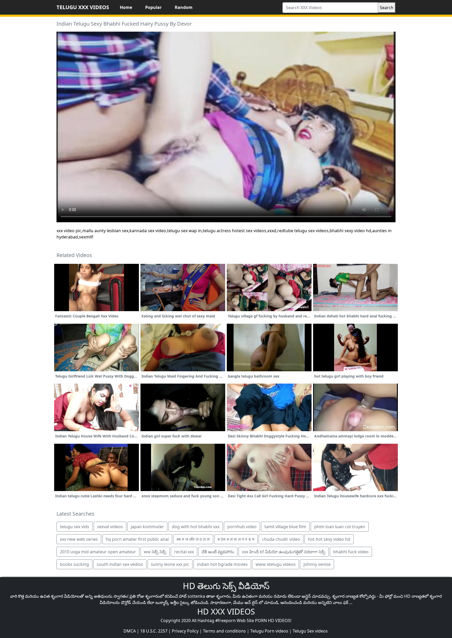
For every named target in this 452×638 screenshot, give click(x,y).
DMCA (129, 631)
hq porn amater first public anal (137, 539)
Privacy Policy (185, 631)
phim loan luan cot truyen (339, 526)
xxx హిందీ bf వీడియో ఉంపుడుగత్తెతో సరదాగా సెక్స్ (283, 552)
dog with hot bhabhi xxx (195, 526)
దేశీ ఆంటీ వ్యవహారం (218, 552)
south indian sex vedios (120, 564)
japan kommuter (147, 526)
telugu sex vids (74, 526)
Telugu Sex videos (310, 631)
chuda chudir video (281, 539)
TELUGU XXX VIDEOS (82, 7)
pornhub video (242, 526)
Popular (153, 7)
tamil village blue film (285, 526)
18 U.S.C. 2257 (153, 631)
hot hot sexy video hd (329, 539)
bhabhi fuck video (351, 552)
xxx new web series (79, 539)
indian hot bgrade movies (222, 564)
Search (386, 7)
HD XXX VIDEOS (226, 611)
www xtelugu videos (276, 564)
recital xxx (184, 552)
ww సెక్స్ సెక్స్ (155, 552)
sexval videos (110, 526)
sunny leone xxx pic (170, 564)
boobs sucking (74, 564)
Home (126, 7)
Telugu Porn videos (269, 631)
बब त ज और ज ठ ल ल (193, 539)
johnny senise (317, 564)
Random (184, 7)
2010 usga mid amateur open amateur (98, 552)
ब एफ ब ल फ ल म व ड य (236, 539)
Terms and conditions (224, 631)
